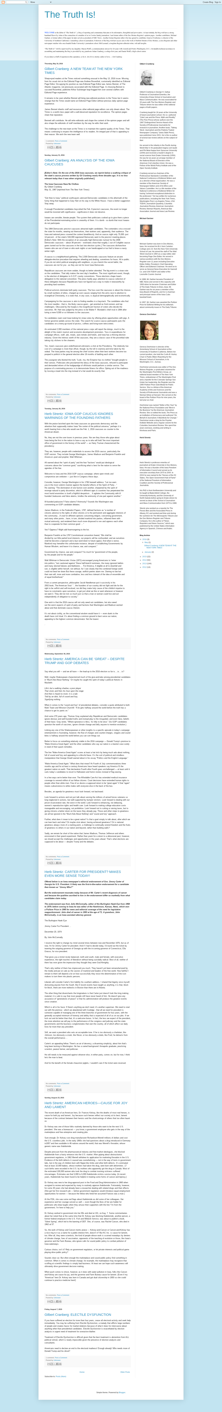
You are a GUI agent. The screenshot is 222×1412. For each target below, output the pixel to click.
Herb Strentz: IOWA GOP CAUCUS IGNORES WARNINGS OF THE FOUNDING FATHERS (79, 416)
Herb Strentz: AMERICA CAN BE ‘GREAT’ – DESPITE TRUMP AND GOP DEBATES (85, 661)
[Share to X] (54, 147)
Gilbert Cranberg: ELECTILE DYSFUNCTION (78, 1315)
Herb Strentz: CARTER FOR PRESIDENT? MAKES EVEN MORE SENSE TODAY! (83, 874)
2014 (144, 560)
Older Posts (125, 1372)
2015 (144, 557)
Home (82, 1372)
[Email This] (48, 147)
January (148, 552)
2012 (144, 567)
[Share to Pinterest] (60, 147)
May (146, 542)
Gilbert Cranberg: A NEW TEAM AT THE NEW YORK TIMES (160, 547)
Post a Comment (61, 141)
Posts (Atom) (61, 1376)
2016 (144, 539)
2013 (144, 564)
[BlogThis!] (51, 147)
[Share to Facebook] (57, 147)
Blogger (122, 1392)
